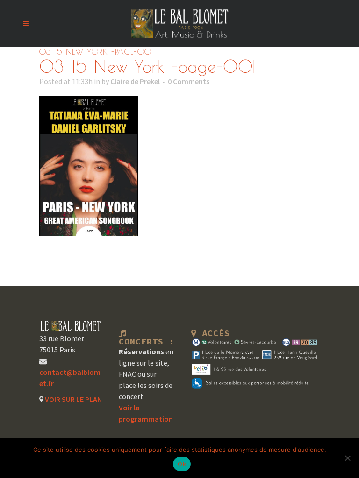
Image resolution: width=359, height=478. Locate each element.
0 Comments (188, 81)
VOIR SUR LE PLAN (72, 399)
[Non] (347, 458)
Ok (182, 464)
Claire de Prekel (135, 81)
